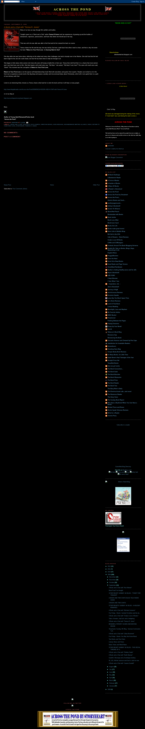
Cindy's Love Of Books (115, 240)
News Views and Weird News (118, 644)
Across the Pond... (114, 197)
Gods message (58, 124)
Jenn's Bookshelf (113, 287)
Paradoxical (111, 318)
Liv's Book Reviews (114, 301)
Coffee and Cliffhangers (115, 242)
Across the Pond (72, 9)
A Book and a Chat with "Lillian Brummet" (121, 633)
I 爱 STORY (111, 275)
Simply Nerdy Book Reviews (117, 352)
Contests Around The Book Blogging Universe (123, 245)
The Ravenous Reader (115, 394)
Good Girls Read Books (115, 261)
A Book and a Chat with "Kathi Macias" (121, 655)
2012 (109, 566)
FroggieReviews (113, 255)
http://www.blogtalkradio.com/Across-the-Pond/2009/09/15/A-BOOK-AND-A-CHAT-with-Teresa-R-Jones (35, 89)
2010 (109, 572)
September (112, 585)
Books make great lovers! (116, 228)
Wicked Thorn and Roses (116, 407)
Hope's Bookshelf (113, 272)
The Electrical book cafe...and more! (119, 391)
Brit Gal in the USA (114, 234)
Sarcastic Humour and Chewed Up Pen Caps (122, 340)
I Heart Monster (113, 278)
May (110, 675)
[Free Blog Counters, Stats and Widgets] (72, 700)
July (110, 669)
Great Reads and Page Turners (118, 264)
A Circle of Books (113, 180)
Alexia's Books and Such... (116, 200)
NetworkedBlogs (121, 538)
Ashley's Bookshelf (114, 206)
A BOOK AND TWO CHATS (117, 603)
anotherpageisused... (114, 203)
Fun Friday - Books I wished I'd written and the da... (125, 613)
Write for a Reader (113, 413)
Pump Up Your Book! (115, 326)
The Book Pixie (113, 380)
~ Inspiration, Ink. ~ (114, 284)
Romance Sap (112, 335)
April (110, 677)
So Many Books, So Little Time (118, 354)
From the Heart (112, 258)
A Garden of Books (114, 183)
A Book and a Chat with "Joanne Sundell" (121, 663)
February (112, 683)
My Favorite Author (114, 312)
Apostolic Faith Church (31, 124)
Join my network (123, 550)
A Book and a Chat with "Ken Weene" (120, 587)
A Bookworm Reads (114, 177)
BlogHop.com (127, 470)
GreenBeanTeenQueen (115, 267)
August (111, 666)
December (112, 577)
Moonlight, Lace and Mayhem (117, 309)
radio (90, 124)
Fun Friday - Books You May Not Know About (123, 636)
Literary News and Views (116, 642)
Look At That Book (114, 304)
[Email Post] (27, 122)
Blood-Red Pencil (113, 211)
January (112, 686)
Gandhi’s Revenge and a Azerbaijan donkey (122, 658)
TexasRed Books (113, 363)
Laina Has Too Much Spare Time (118, 298)
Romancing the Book (114, 338)
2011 (109, 569)
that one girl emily (114, 366)
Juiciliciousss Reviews (115, 292)
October (112, 582)
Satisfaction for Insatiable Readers (119, 343)
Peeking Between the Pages (117, 321)
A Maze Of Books (113, 186)
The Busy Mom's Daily (115, 388)
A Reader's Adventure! (115, 189)
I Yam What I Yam (113, 281)
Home (52, 185)
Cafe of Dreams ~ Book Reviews (118, 237)
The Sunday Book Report (116, 400)
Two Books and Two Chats (117, 639)
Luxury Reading (113, 306)
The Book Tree (112, 386)
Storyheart (20, 125)
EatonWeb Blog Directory (123, 466)
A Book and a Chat (16, 124)
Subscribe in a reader (123, 425)
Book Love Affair (113, 220)
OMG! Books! (112, 315)
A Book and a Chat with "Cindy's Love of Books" (124, 616)
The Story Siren (113, 397)
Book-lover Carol (113, 223)
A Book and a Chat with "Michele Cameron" (122, 610)
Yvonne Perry (112, 415)
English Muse (112, 253)
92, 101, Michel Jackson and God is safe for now (124, 660)
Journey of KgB (113, 289)
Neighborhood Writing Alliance (75, 124)
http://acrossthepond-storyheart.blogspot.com (18, 98)
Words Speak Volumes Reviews (118, 410)
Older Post (96, 185)
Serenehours (112, 346)
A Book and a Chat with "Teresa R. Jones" (122, 621)
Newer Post (7, 185)
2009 (109, 574)
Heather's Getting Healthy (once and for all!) (122, 270)
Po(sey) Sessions (113, 323)
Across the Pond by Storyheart (118, 194)
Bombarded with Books (115, 214)
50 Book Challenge (114, 175)
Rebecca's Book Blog (115, 332)
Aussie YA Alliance (114, 209)
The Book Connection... (115, 369)
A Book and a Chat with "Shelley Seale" (121, 652)
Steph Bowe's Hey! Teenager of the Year (121, 357)
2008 (109, 689)
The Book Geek (113, 371)
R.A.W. (110, 329)
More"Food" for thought (116, 590)
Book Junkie (112, 217)
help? (127, 474)
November (112, 580)
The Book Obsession (114, 377)
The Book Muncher (114, 374)
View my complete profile (114, 148)
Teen (124, 546)
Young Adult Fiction (122, 547)
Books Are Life (112, 226)
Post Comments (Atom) (20, 189)
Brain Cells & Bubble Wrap (116, 231)
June (111, 672)
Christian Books (46, 124)
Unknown (111, 145)
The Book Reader (113, 383)
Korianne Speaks (113, 295)
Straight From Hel (113, 360)
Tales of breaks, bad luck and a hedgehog (121, 618)
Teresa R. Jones (31, 125)
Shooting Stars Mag (114, 349)
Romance (119, 546)
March (111, 680)
